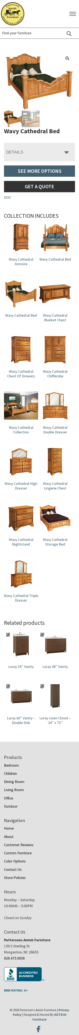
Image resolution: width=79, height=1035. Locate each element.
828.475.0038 (14, 958)
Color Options (15, 861)
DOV (7, 197)
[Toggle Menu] (72, 14)
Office (8, 798)
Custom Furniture (18, 853)
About (8, 836)
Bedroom (11, 765)
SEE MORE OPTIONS (40, 171)
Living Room (14, 789)
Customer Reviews (18, 844)
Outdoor (10, 806)
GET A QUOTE (39, 186)
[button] (67, 58)
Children (10, 773)
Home (9, 828)
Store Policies (15, 877)
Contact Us (13, 869)
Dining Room (14, 781)
